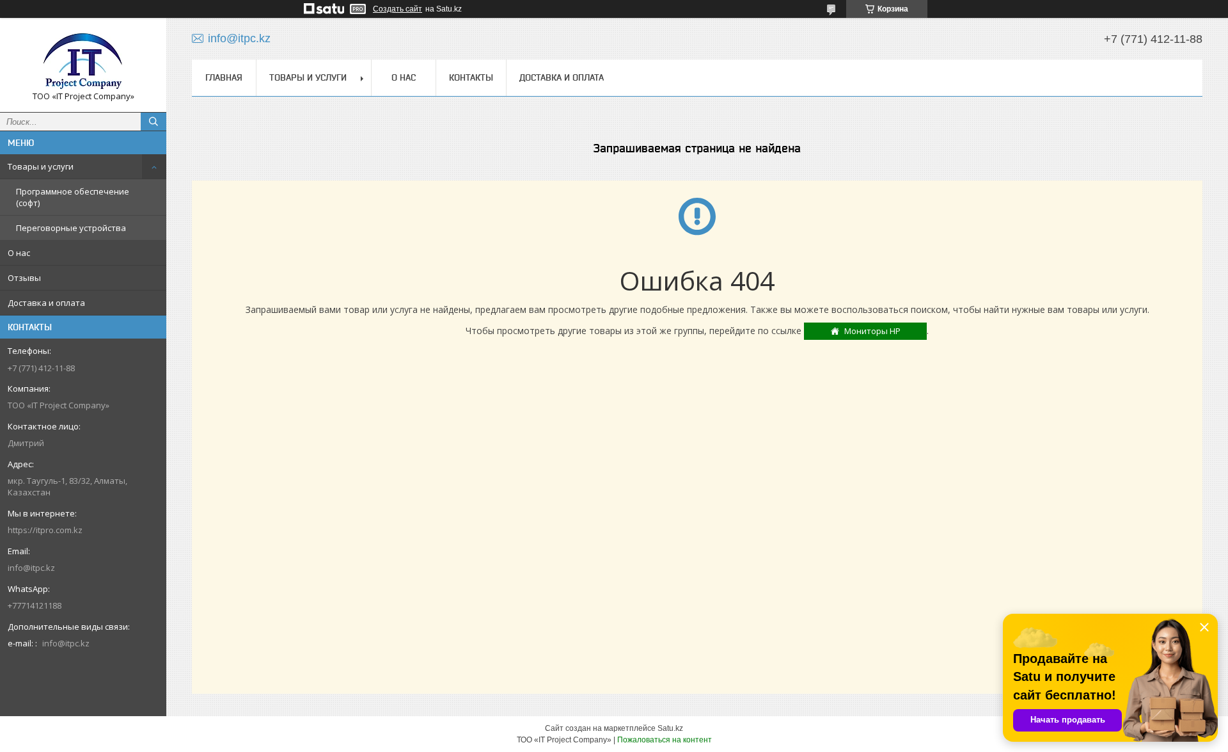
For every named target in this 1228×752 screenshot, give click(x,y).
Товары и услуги (41, 166)
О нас (19, 253)
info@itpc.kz (31, 567)
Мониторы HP (872, 331)
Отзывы (24, 278)
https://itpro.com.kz (45, 530)
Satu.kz (670, 728)
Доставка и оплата (46, 302)
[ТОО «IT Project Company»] (83, 59)
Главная (223, 77)
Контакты (471, 77)
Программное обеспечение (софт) (72, 197)
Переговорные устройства (71, 228)
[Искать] (153, 121)
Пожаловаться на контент (664, 739)
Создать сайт (397, 8)
